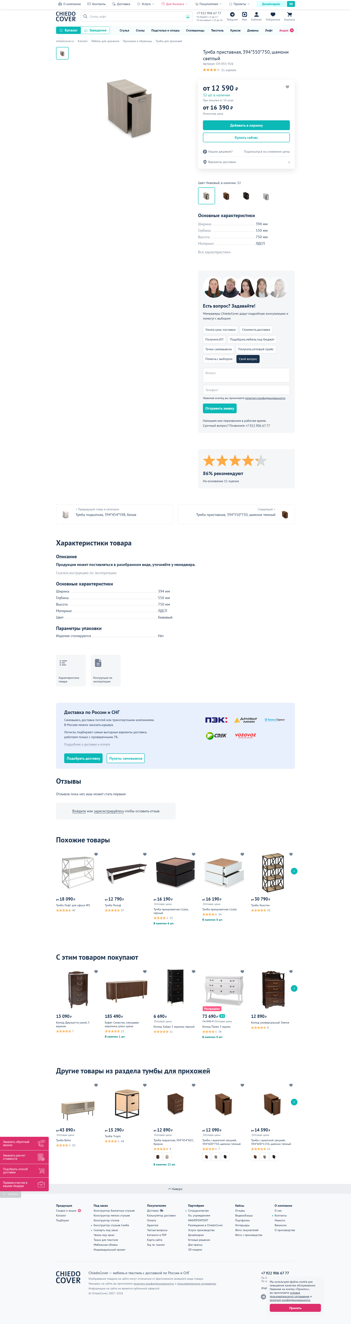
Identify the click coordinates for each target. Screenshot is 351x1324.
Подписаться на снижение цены (267, 151)
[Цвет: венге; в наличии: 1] (246, 195)
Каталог (71, 30)
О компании (72, 4)
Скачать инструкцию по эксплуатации (86, 573)
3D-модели (195, 1249)
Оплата (151, 1220)
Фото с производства (248, 1235)
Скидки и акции (66, 1210)
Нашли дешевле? (220, 151)
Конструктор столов (106, 1220)
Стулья (124, 30)
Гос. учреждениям (199, 1215)
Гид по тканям (156, 1245)
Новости (280, 1220)
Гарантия (152, 1225)
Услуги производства (201, 1230)
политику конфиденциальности (265, 398)
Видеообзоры (244, 1215)
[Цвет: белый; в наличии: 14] (266, 195)
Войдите (79, 811)
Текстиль (217, 30)
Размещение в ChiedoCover (205, 1225)
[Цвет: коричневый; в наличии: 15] (226, 195)
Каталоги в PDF (157, 1235)
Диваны (253, 30)
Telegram (232, 19)
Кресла (235, 30)
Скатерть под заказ (106, 1230)
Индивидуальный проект (110, 1249)
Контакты (99, 4)
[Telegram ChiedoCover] (263, 1297)
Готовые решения (199, 1240)
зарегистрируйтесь (109, 811)
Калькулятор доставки (161, 1215)
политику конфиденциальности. (290, 1300)
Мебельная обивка (106, 1245)
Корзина (289, 19)
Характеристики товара (68, 679)
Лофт (269, 30)
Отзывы (240, 1210)
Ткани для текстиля (106, 1240)
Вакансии (281, 1225)
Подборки (62, 1220)
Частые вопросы (157, 1230)
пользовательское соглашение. (196, 1283)
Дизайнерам (271, 4)
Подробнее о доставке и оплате (87, 744)
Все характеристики (214, 252)
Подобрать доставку (83, 758)
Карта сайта (154, 1240)
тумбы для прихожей (176, 1070)
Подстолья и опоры (165, 30)
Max (244, 19)
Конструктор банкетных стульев (114, 1210)
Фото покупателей (247, 1230)
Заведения (97, 30)
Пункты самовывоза (125, 758)
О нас (278, 1210)
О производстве (285, 1230)
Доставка (123, 4)
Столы (140, 30)
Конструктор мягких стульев (112, 1215)
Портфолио (242, 1220)
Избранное (273, 19)
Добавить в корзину (246, 125)
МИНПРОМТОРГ (198, 1220)
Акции (283, 30)
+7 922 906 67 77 (209, 13)
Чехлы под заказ (104, 1235)
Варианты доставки (222, 162)
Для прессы (195, 1245)
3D (291, 4)
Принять (295, 1308)
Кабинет (256, 19)
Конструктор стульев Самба (111, 1225)
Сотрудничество (198, 1210)
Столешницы (195, 30)
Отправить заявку (219, 408)
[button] (85, 16)
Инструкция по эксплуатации (102, 679)
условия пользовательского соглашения (289, 1294)
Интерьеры (242, 1225)
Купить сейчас (246, 137)
